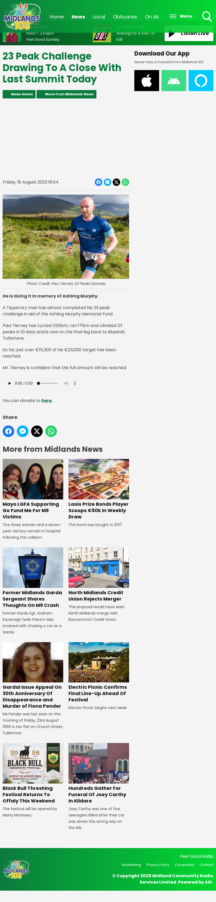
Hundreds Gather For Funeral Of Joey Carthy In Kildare (97, 794)
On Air (152, 16)
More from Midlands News (69, 94)
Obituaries (125, 16)
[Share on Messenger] (107, 182)
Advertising (131, 864)
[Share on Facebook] (98, 182)
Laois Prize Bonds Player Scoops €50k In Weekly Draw (98, 510)
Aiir (208, 882)
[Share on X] (116, 182)
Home (57, 16)
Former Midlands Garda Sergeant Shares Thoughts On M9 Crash (32, 598)
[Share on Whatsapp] (125, 182)
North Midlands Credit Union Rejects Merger (95, 595)
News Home (22, 94)
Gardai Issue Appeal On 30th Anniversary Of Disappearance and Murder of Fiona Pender (32, 696)
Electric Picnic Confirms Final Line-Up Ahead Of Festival (97, 693)
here (47, 401)
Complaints (184, 864)
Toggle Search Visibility (207, 22)
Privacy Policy (157, 864)
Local (99, 16)
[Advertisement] (66, 138)
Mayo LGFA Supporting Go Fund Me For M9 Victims (31, 510)
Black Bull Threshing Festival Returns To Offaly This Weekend (29, 794)
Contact (206, 864)
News (78, 16)
